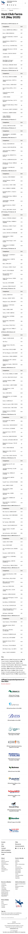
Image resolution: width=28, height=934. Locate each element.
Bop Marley (5, 602)
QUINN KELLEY (10, 400)
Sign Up (3, 911)
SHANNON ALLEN (12, 634)
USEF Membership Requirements (4, 895)
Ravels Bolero (6, 356)
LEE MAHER (12, 428)
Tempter (5, 525)
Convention (3, 883)
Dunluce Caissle (6, 528)
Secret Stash (6, 349)
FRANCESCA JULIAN (13, 68)
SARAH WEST (14, 84)
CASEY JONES (13, 184)
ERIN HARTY (13, 301)
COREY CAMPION (10, 312)
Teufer (4, 447)
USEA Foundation (6, 850)
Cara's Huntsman (6, 150)
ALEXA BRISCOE (10, 143)
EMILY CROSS (14, 404)
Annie (4, 485)
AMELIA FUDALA (14, 565)
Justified (5, 125)
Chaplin (4, 338)
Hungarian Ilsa (6, 473)
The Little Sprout (6, 388)
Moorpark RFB (6, 273)
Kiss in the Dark (6, 502)
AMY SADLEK (14, 533)
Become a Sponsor (5, 683)
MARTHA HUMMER (13, 76)
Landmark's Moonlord (7, 49)
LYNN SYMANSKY (11, 177)
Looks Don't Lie (6, 556)
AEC (16, 865)
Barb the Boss (6, 316)
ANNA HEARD (12, 522)
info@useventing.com (14, 928)
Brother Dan (5, 436)
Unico (4, 188)
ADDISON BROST (13, 425)
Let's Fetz (5, 377)
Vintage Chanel (6, 345)
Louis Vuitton (6, 184)
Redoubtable (6, 320)
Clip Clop (5, 341)
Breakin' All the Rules (7, 196)
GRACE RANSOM (10, 447)
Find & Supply (15, 930)
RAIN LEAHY (8, 263)
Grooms (2, 886)
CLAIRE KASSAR (10, 338)
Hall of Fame (3, 868)
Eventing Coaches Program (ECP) (20, 884)
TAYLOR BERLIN (10, 270)
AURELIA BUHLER (11, 594)
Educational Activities (19, 886)
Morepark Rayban (6, 561)
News (2, 901)
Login (2, 854)
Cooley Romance (6, 92)
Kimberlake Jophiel (7, 625)
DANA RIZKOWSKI (13, 436)
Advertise (3, 907)
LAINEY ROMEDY (13, 385)
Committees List (4, 869)
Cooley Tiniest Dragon (8, 240)
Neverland (5, 594)
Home (2, 8)
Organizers (17, 878)
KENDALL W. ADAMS (13, 373)
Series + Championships (19, 864)
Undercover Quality (7, 364)
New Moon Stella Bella (8, 36)
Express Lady (6, 637)
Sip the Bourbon (6, 533)
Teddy (4, 309)
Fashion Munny (6, 578)
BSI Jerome (5, 629)
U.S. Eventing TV (4, 904)
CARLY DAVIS (14, 407)
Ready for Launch (7, 404)
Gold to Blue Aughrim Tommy (9, 608)
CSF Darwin (5, 267)
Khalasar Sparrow (7, 411)
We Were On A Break (7, 163)
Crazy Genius (6, 325)
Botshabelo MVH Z (7, 191)
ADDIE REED (10, 613)
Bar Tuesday (5, 522)
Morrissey (5, 298)
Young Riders (3, 889)
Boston (4, 218)
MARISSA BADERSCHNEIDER (7, 117)
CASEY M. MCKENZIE (10, 652)
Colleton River (6, 425)
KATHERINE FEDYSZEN (7, 61)
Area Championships (19, 875)
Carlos (4, 312)
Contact (3, 848)
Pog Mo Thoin (6, 482)
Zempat (4, 143)
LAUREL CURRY (9, 309)
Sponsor (2, 871)
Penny (4, 545)
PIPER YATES (11, 586)
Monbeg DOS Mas (7, 221)
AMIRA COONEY (9, 485)
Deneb (4, 400)
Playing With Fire (6, 396)
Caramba (5, 177)
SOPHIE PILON (12, 605)
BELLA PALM (12, 578)
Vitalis (4, 116)
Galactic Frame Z (6, 259)
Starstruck (5, 286)
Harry (4, 393)
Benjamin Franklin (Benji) (8, 104)
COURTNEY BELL (13, 45)
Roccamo (5, 553)
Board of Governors (5, 861)
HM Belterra (5, 226)
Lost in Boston (6, 428)
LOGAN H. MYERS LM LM (8, 610)
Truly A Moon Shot (7, 589)
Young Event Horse (18, 868)
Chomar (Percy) (6, 565)
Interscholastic (18, 872)
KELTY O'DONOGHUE (8, 274)
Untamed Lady (6, 493)
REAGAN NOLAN (6, 582)
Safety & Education (20, 882)
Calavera (5, 147)
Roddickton (5, 112)
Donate (3, 842)
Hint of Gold (5, 373)
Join (2, 844)
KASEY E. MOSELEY (13, 109)
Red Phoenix (5, 64)
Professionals (3, 885)
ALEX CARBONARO (13, 515)
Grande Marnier (6, 41)
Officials (16, 887)
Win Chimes (5, 76)
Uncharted (5, 634)
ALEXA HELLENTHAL (12, 147)
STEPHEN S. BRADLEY (11, 218)
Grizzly (4, 209)
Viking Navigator (6, 134)
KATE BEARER (11, 282)
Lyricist (4, 232)
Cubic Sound (5, 245)
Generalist (5, 439)
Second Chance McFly (8, 88)
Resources (4, 10)
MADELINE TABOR (13, 64)
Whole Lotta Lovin (7, 328)
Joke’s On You (6, 45)
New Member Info (4, 893)
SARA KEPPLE (9, 393)
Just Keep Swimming (7, 468)
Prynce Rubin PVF (6, 420)
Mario (4, 263)
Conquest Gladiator (7, 380)
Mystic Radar (5, 515)
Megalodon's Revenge (8, 443)
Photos (2, 903)
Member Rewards (4, 892)
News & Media (5, 899)
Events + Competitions (13, 8)
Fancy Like (5, 282)
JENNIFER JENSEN (12, 112)
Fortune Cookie (6, 518)
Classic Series (18, 869)
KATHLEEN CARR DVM (13, 439)
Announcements (19, 846)
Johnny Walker (6, 385)
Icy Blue (4, 294)
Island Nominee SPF (7, 359)
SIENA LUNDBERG (13, 356)
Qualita (4, 541)
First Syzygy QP (6, 477)
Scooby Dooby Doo (7, 205)
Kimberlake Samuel (7, 641)
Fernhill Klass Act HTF (7, 464)
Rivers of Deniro (6, 84)
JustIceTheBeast (6, 180)
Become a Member (6, 882)
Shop (2, 846)
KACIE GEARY (9, 545)
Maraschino (5, 68)
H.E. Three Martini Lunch (8, 548)
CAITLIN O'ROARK (14, 482)
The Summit (5, 109)
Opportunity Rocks (7, 80)
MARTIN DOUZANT (11, 125)
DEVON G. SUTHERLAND (12, 232)
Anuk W (4, 270)
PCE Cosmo (5, 645)
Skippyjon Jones (6, 301)
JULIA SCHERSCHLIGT (12, 525)
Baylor (4, 652)
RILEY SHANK (10, 541)
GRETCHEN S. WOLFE (11, 209)
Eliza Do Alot (5, 254)
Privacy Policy (18, 923)
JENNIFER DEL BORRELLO (12, 29)
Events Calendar (19, 858)
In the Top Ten (6, 155)
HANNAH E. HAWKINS (10, 188)
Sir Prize (4, 159)
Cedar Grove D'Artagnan (8, 597)
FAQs (16, 842)
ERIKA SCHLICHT (12, 286)
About (3, 858)
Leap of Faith (6, 455)
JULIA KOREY (9, 229)
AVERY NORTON (11, 553)
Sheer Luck (5, 586)
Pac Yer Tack (5, 605)
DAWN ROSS (10, 294)
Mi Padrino (5, 167)
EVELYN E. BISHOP (12, 53)
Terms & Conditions (11, 923)
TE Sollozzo (5, 305)
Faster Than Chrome (7, 278)
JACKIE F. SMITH (11, 298)
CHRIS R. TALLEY (12, 226)
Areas (2, 865)
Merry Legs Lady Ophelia (8, 581)
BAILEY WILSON (13, 455)
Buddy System (6, 236)
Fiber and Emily (6, 488)
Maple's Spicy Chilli (7, 451)
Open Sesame (6, 621)
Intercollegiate (18, 871)
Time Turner (5, 497)
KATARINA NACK (12, 602)
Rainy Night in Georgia (8, 60)
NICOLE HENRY (13, 349)
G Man (4, 229)
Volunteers (17, 876)
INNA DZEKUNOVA (10, 33)
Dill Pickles (5, 613)
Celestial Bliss (6, 200)
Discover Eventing (6, 852)
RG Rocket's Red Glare (8, 100)
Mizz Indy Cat (6, 511)
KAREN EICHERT (13, 511)
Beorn (4, 33)
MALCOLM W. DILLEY (12, 377)
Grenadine (5, 53)
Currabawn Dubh (6, 407)
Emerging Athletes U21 (5, 890)
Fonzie (4, 29)
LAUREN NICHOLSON (11, 159)
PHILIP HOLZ (12, 325)
